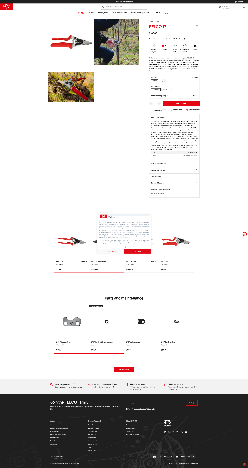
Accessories (54, 444)
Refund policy (92, 434)
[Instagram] (169, 432)
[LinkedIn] (186, 432)
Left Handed (155, 90)
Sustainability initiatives (132, 434)
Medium (154, 81)
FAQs (89, 447)
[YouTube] (177, 432)
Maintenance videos (157, 193)
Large (161, 81)
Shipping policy (92, 431)
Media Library (92, 450)
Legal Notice (194, 463)
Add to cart (181, 103)
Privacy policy (151, 409)
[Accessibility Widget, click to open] (245, 234)
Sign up (191, 403)
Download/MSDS (93, 444)
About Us (157, 13)
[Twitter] (182, 432)
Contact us (91, 425)
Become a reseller (93, 441)
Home (151, 21)
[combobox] (126, 7)
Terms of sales (92, 437)
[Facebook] (165, 432)
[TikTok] (173, 432)
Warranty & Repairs (93, 428)
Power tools (53, 441)
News (166, 13)
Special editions (54, 437)
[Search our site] (103, 7)
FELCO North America (61, 463)
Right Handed (166, 90)
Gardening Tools (55, 425)
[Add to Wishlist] (197, 26)
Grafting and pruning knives (58, 434)
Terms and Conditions (140, 409)
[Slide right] (159, 2)
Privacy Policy (173, 463)
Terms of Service (184, 463)
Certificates (129, 431)
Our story (128, 425)
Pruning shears (54, 431)
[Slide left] (89, 2)
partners (109, 222)
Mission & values (130, 428)
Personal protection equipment (59, 428)
